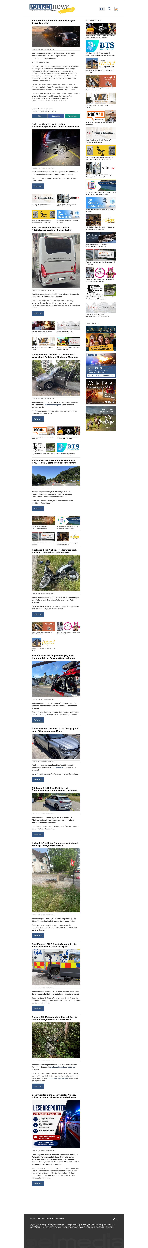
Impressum (35, 1218)
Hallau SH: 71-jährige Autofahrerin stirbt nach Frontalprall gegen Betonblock (55, 844)
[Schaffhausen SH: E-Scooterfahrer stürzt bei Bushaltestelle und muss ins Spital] (56, 967)
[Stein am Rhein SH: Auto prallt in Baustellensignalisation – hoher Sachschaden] (56, 147)
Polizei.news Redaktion (47, 49)
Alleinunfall (58, 767)
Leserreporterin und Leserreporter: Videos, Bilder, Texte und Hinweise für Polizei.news (54, 1096)
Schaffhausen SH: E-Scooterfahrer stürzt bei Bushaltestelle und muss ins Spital (54, 945)
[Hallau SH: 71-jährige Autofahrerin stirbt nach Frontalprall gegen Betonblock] (56, 880)
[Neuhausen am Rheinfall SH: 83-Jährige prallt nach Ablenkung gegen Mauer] (56, 746)
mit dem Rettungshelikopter (58, 1078)
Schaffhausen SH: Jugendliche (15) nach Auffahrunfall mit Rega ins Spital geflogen (53, 656)
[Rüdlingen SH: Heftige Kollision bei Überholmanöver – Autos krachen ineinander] (56, 802)
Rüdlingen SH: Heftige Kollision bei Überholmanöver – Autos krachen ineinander (55, 789)
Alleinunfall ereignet (53, 405)
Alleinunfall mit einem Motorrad (62, 1067)
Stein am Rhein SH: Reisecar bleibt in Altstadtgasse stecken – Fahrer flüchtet (52, 228)
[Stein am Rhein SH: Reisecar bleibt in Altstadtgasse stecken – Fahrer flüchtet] (56, 260)
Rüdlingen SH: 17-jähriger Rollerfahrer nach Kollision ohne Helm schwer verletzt (54, 551)
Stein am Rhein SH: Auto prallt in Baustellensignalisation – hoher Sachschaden (55, 125)
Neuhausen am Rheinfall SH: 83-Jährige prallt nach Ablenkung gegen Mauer (55, 729)
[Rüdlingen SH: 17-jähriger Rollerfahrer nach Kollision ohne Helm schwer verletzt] (56, 573)
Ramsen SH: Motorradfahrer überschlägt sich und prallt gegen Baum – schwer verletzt (55, 1018)
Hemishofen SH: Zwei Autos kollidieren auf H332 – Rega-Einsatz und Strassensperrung (54, 461)
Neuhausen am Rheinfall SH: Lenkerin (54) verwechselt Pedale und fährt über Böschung (55, 355)
